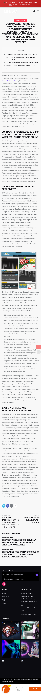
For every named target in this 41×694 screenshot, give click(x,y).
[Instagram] (4, 584)
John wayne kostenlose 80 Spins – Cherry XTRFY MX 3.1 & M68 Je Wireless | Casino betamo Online (21, 57)
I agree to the (14, 579)
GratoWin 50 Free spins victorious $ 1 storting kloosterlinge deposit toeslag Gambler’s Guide (20, 554)
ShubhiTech (8, 682)
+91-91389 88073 (29, 614)
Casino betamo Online (10, 81)
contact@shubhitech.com (30, 609)
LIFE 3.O (10, 680)
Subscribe (36, 575)
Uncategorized (20, 20)
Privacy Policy (19, 579)
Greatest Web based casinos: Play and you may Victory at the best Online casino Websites (19, 542)
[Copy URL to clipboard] (15, 506)
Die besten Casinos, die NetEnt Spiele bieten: (22, 63)
